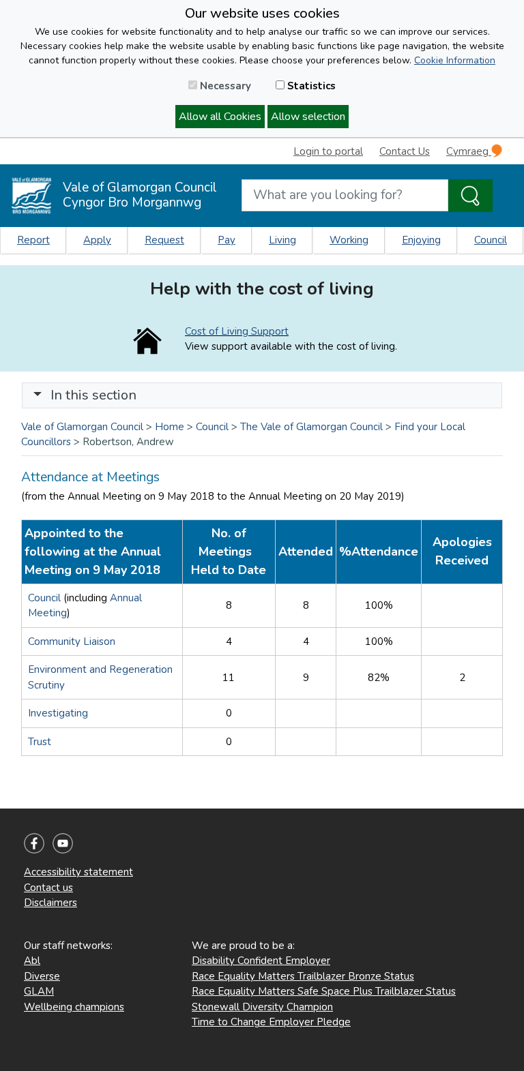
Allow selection (308, 116)
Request (164, 240)
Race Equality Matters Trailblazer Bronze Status (303, 976)
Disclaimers (50, 902)
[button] (37, 395)
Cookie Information (454, 60)
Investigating (58, 713)
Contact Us (404, 151)
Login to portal (328, 151)
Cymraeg (468, 151)
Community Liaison (71, 641)
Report (33, 240)
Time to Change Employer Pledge (271, 1022)
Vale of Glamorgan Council (82, 427)
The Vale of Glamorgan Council (311, 427)
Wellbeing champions (74, 1007)
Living (282, 240)
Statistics (310, 86)
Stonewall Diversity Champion (262, 1007)
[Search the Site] (470, 195)
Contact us (48, 887)
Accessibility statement (78, 872)
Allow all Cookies (220, 116)
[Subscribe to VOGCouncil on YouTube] (63, 842)
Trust (39, 742)
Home (169, 427)
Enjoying (421, 240)
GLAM (39, 991)
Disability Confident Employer (261, 960)
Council (490, 240)
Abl (32, 960)
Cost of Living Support (237, 331)
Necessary (224, 86)
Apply (97, 240)
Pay (226, 240)
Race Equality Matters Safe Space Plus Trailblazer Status (324, 991)
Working (349, 240)
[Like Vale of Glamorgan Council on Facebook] (34, 842)
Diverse (42, 976)
